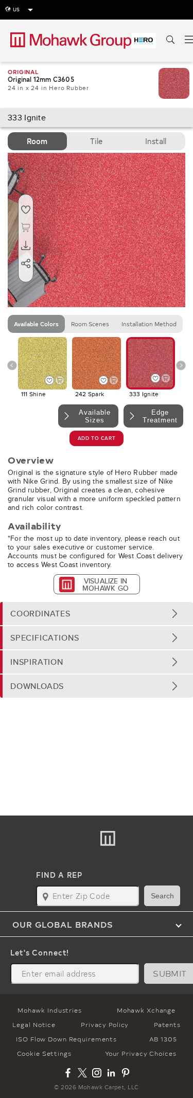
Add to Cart (96, 438)
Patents (167, 1024)
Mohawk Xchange (146, 1010)
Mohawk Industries (49, 1010)
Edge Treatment (160, 416)
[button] (96, 613)
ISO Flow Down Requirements (66, 1039)
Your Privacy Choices (141, 1053)
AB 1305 (163, 1039)
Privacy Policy (105, 1024)
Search (162, 896)
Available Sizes (95, 416)
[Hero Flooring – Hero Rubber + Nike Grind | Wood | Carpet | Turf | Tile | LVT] (143, 40)
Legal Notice (34, 1024)
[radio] (37, 141)
